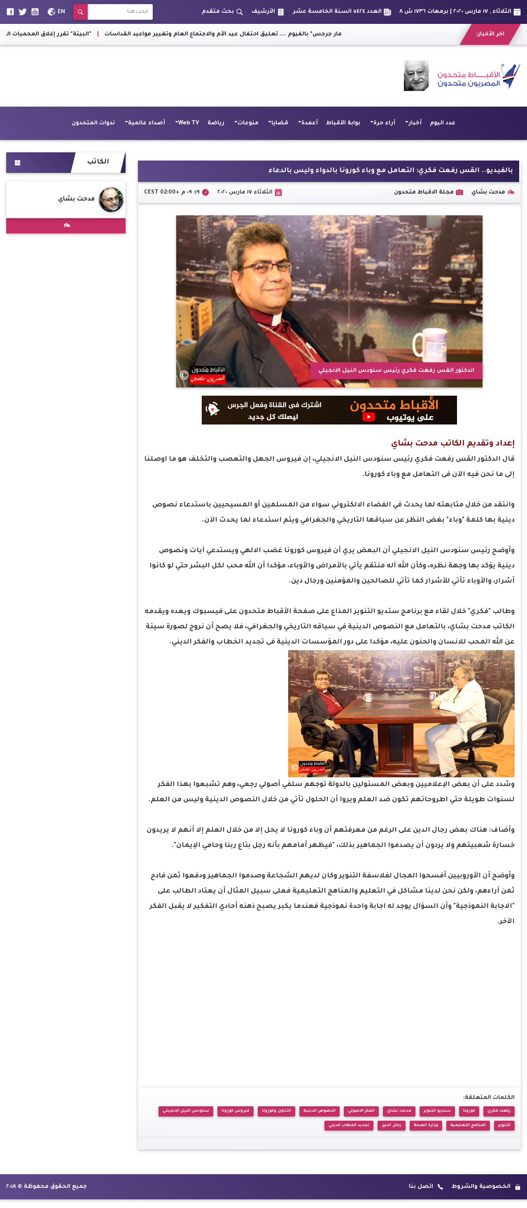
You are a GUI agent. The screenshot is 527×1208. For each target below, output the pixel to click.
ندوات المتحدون (93, 123)
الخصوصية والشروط (481, 1187)
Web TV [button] (188, 123)
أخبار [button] (415, 123)
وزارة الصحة (426, 1125)
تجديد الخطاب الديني (349, 1125)
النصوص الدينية (319, 1111)
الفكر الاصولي (361, 1111)
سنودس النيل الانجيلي (186, 1111)
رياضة (216, 123)
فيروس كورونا (236, 1111)
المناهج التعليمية (468, 1125)
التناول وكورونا (276, 1111)
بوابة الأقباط (343, 123)
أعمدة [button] (309, 123)
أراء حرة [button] (384, 123)
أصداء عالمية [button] (146, 123)
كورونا (469, 1111)
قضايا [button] (279, 123)
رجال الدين (391, 1125)
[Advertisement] (156, 75)
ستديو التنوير (437, 1111)
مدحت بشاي (399, 1111)
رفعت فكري (499, 1111)
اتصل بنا (421, 1187)
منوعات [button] (248, 123)
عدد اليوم (442, 123)
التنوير (504, 1125)
